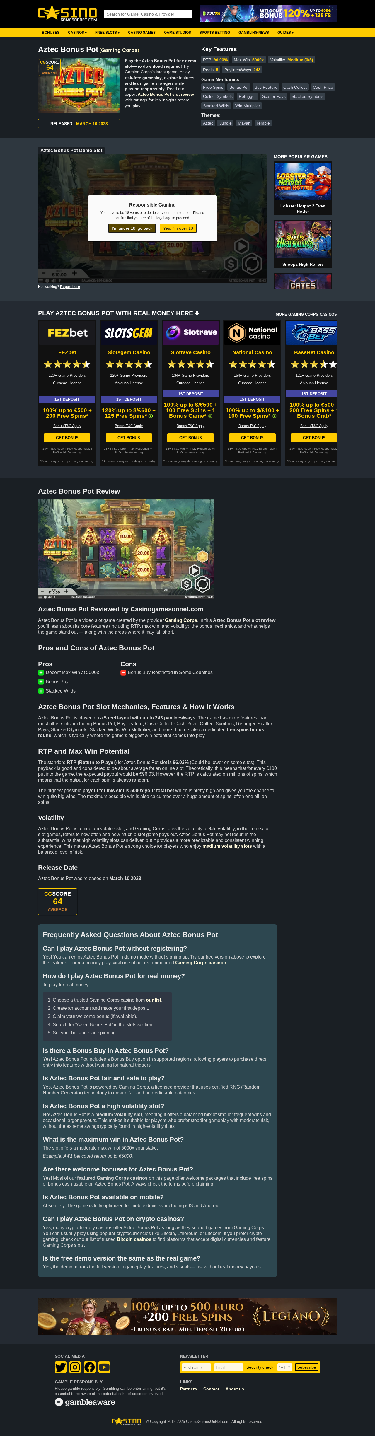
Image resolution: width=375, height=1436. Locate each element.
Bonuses (50, 32)
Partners (188, 1389)
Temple (263, 123)
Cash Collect (295, 87)
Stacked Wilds (216, 105)
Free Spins (213, 87)
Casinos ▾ (77, 32)
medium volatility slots (227, 846)
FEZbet (67, 352)
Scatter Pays (274, 96)
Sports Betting (215, 32)
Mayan (244, 123)
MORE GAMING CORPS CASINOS (306, 314)
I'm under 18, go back (132, 228)
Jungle (225, 123)
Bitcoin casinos (134, 1239)
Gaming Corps (119, 50)
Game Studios (177, 32)
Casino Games (142, 32)
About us (235, 1389)
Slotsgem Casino (129, 352)
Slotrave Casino (191, 352)
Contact (211, 1389)
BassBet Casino (314, 352)
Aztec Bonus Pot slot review (166, 94)
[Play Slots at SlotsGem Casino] (268, 14)
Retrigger (247, 96)
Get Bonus (67, 438)
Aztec (208, 123)
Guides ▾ (285, 32)
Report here (70, 287)
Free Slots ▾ (107, 32)
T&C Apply (57, 448)
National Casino (252, 352)
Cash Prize (323, 87)
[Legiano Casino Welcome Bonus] (187, 1316)
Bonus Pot (238, 87)
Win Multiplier (247, 105)
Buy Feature (266, 87)
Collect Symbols (218, 96)
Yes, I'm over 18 (178, 228)
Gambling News (253, 32)
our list (153, 999)
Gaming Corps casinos (200, 962)
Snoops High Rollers (303, 264)
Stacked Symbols (307, 96)
